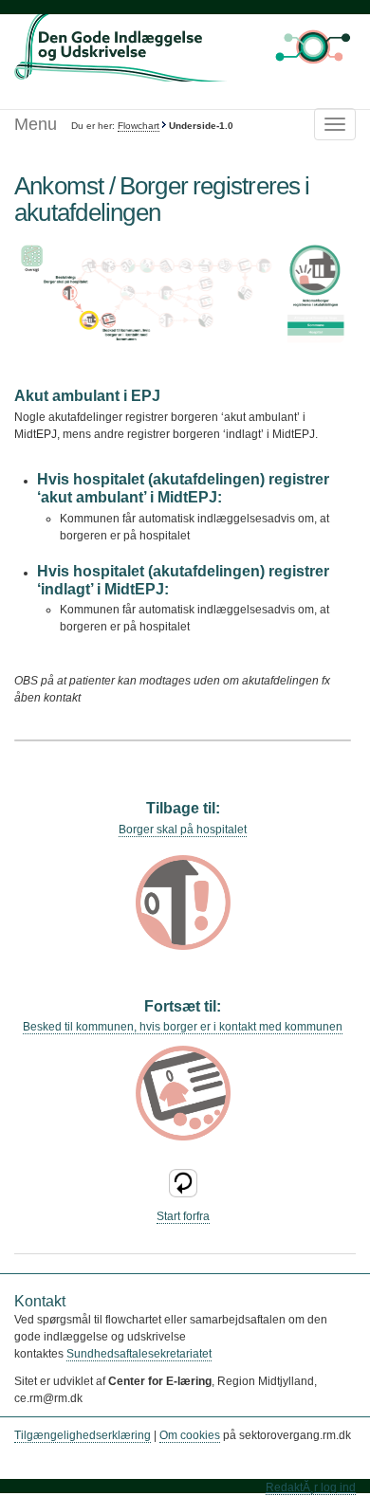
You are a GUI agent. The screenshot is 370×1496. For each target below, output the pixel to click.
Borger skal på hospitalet (183, 829)
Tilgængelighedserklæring (82, 1435)
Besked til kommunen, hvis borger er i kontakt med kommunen (182, 1026)
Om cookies (189, 1435)
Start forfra (183, 1216)
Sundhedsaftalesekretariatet (139, 1353)
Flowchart (138, 125)
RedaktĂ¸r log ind (311, 1487)
